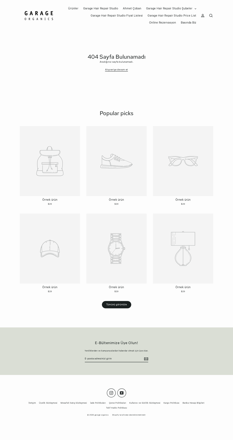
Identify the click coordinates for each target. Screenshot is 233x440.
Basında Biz (188, 23)
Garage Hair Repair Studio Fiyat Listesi (117, 16)
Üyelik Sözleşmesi (48, 403)
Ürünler (73, 8)
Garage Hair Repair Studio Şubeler (169, 8)
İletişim (32, 403)
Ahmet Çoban (132, 8)
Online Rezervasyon (162, 23)
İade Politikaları (98, 403)
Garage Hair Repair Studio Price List (172, 16)
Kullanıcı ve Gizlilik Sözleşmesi (144, 403)
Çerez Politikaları (117, 403)
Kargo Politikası (171, 403)
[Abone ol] (145, 359)
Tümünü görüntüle (116, 304)
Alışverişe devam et (116, 69)
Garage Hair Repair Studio (100, 8)
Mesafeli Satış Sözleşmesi (74, 403)
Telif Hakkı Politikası (116, 407)
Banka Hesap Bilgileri (193, 403)
